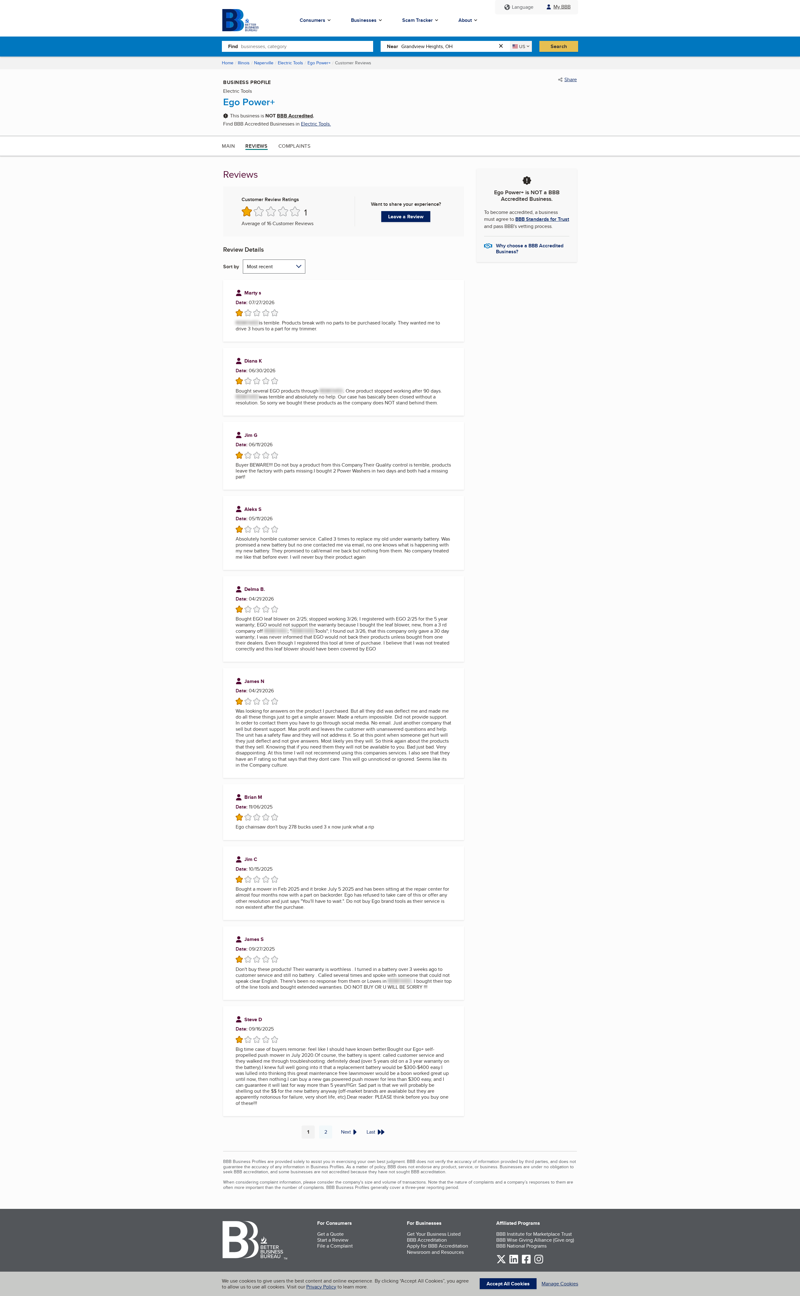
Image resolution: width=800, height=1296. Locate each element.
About (465, 20)
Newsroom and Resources (435, 1252)
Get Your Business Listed (434, 1234)
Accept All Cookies (508, 1283)
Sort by (231, 267)
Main (228, 146)
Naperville (263, 63)
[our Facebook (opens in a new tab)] (526, 1262)
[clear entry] (503, 46)
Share (570, 79)
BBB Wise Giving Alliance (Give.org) (535, 1240)
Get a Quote (330, 1234)
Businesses (364, 20)
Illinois (244, 63)
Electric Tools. (316, 123)
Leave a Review (405, 216)
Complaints (294, 146)
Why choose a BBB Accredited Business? (529, 248)
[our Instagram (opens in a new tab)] (539, 1262)
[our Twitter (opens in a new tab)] (501, 1262)
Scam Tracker (417, 20)
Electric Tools (290, 63)
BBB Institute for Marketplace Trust (534, 1234)
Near (392, 46)
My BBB (562, 7)
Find (233, 46)
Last (371, 1132)
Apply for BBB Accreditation (437, 1245)
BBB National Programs (521, 1245)
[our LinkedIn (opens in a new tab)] (514, 1262)
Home (227, 63)
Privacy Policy (321, 1286)
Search (559, 46)
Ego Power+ (319, 63)
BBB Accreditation (427, 1240)
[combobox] (307, 46)
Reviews (256, 146)
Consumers (312, 20)
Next (346, 1132)
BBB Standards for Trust (542, 219)
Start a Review (332, 1240)
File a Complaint (335, 1245)
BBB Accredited (295, 115)
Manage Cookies (560, 1284)
